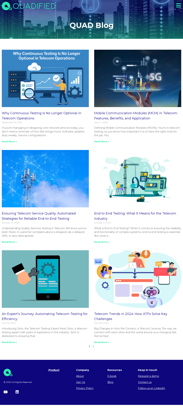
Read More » (9, 141)
